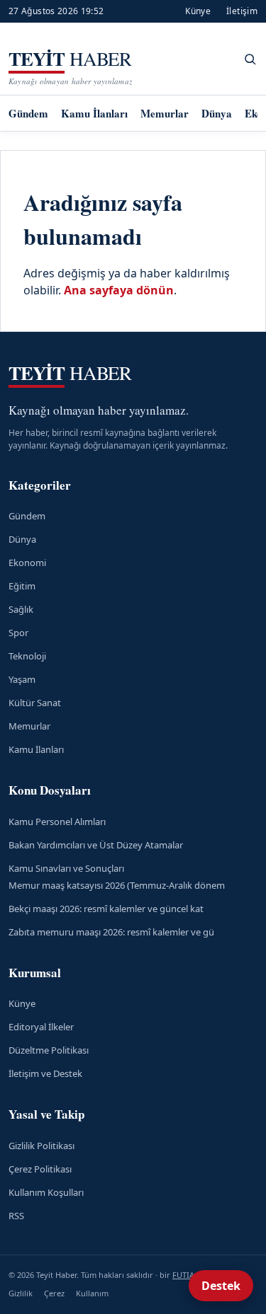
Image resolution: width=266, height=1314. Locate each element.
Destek (220, 1285)
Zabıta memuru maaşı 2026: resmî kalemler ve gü (111, 932)
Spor (18, 632)
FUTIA (183, 1274)
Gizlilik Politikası (41, 1145)
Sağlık (21, 609)
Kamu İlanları (94, 113)
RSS (16, 1215)
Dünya (216, 113)
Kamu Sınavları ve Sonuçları (66, 868)
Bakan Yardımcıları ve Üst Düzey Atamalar (96, 844)
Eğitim (22, 586)
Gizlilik (21, 1293)
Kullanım (92, 1293)
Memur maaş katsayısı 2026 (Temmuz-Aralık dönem (117, 885)
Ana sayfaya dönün (119, 290)
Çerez (54, 1293)
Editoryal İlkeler (41, 1026)
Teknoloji (27, 656)
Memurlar (164, 113)
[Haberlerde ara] (250, 59)
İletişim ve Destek (45, 1073)
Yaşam (22, 679)
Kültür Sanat (35, 702)
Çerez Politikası (40, 1169)
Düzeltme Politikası (49, 1050)
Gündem (28, 113)
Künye (198, 11)
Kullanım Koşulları (46, 1192)
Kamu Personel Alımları (57, 821)
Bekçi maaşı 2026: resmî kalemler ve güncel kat (106, 908)
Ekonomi (27, 562)
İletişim (241, 11)
